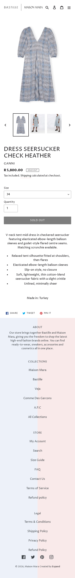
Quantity (9, 202)
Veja (37, 389)
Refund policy (37, 498)
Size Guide (37, 460)
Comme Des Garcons (37, 398)
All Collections (37, 417)
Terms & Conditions (37, 522)
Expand (56, 566)
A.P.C (37, 408)
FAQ (37, 469)
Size (6, 188)
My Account (37, 441)
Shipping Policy (37, 531)
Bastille (37, 379)
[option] (21, 124)
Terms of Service (37, 488)
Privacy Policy (37, 541)
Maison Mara (37, 370)
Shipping (25, 175)
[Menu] (69, 7)
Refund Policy (37, 550)
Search (37, 451)
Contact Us (37, 479)
